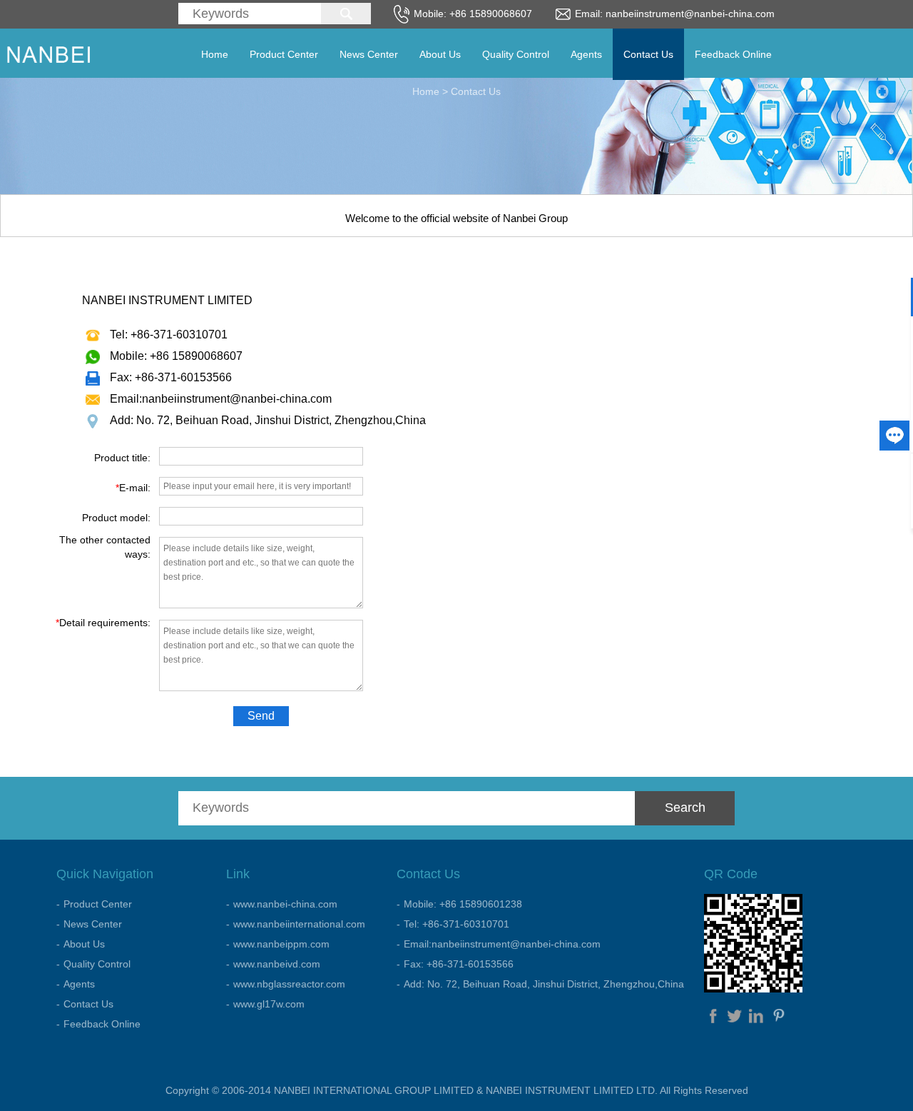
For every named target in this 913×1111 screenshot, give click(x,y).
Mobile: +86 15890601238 (463, 904)
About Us (440, 54)
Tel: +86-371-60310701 (456, 924)
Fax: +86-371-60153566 (459, 964)
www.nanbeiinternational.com (299, 924)
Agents (586, 54)
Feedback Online (733, 54)
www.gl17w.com (269, 1004)
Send (261, 716)
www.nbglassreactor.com (289, 984)
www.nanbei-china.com (285, 904)
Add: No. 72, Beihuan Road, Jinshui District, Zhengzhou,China (544, 984)
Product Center (284, 54)
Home (214, 54)
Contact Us (648, 54)
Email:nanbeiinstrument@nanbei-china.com (502, 944)
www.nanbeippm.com (281, 944)
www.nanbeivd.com (276, 964)
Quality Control (515, 54)
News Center (369, 54)
